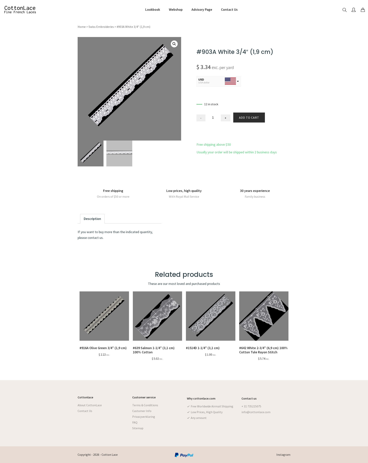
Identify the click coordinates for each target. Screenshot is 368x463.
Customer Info (141, 411)
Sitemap (137, 428)
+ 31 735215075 (251, 406)
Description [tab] (92, 218)
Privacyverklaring (143, 417)
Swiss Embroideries (101, 27)
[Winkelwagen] (363, 10)
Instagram (283, 454)
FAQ (134, 422)
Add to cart (249, 117)
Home (82, 27)
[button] (174, 43)
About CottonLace (90, 405)
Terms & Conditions (145, 405)
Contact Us (85, 411)
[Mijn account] (353, 10)
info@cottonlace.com (256, 412)
